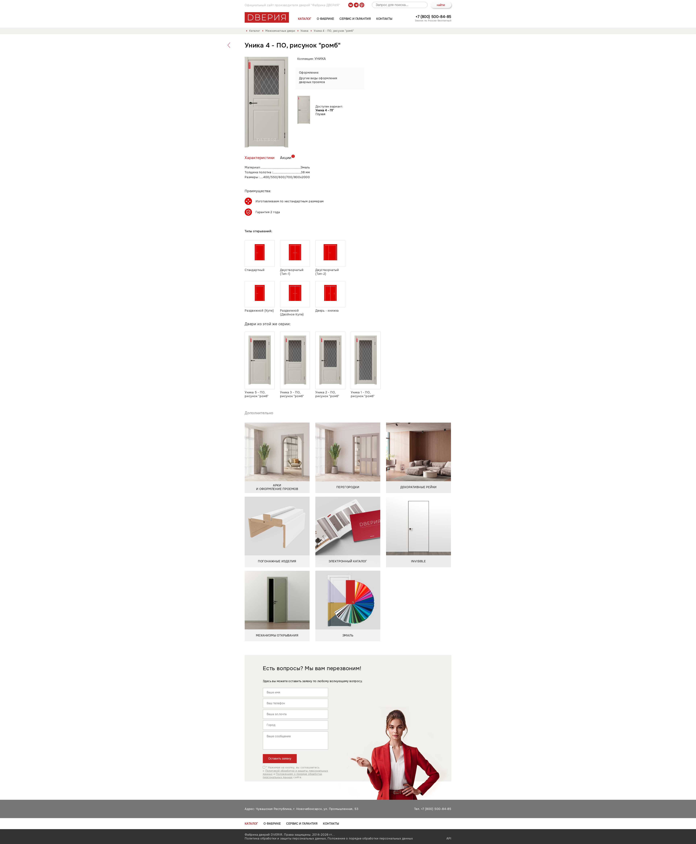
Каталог (304, 19)
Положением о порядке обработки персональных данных (292, 775)
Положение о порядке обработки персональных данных (370, 838)
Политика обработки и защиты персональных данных (285, 838)
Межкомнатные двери (280, 30)
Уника (304, 30)
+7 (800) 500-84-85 (433, 17)
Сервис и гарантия (355, 19)
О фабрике (325, 19)
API (448, 838)
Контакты (384, 19)
